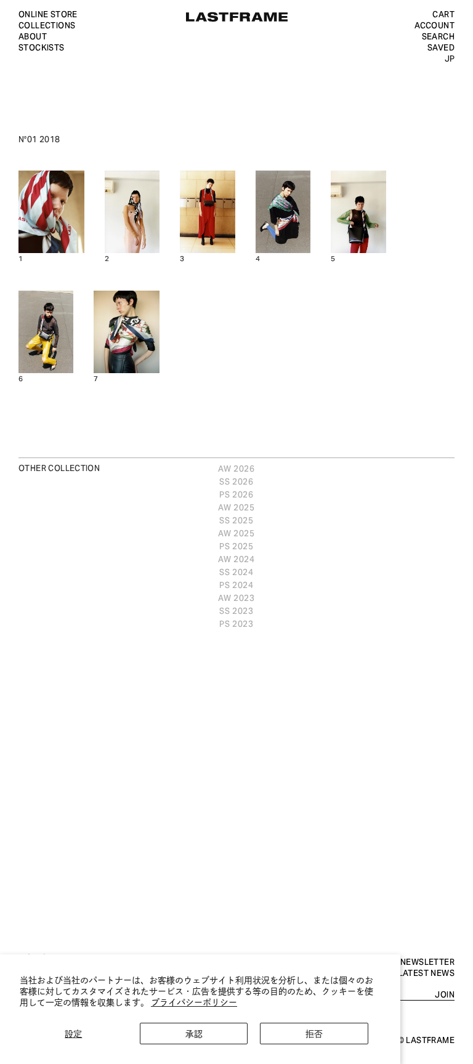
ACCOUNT (434, 24)
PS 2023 (236, 623)
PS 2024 (236, 584)
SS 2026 (236, 481)
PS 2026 (236, 494)
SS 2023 (236, 610)
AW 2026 (236, 468)
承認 (194, 1032)
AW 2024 (236, 558)
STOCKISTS (41, 47)
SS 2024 (236, 571)
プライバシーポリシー (194, 1001)
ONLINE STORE (48, 13)
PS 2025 (236, 545)
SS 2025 (236, 520)
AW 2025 (236, 507)
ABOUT (32, 36)
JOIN (445, 994)
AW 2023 (236, 597)
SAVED (441, 47)
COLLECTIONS (46, 24)
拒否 (314, 1032)
